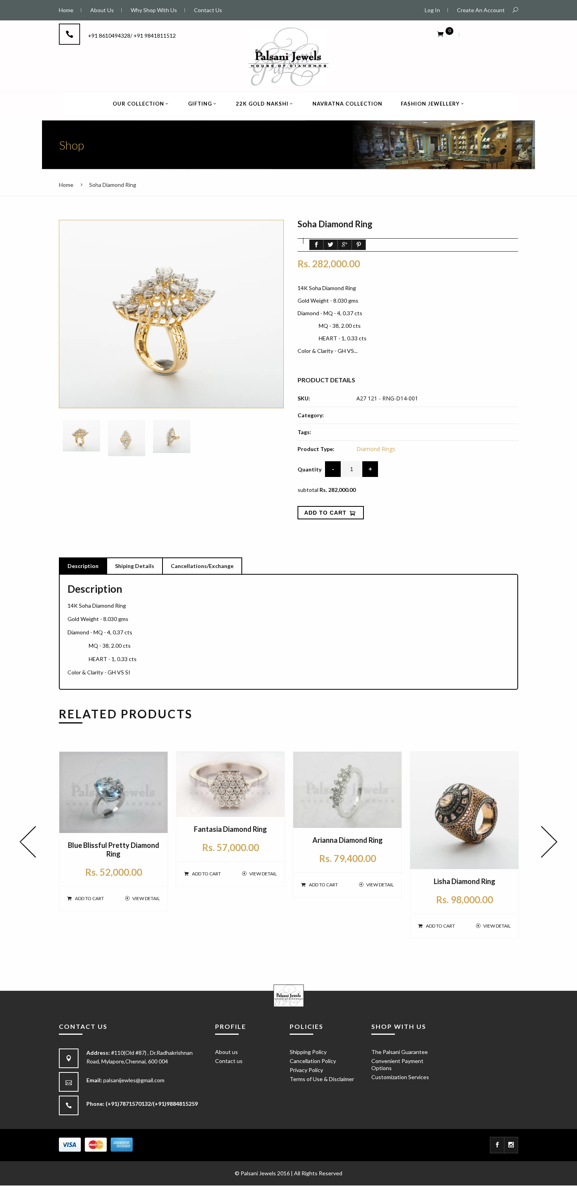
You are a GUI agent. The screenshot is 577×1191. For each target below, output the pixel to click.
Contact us (229, 1061)
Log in (432, 10)
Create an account (481, 10)
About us (226, 1052)
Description (83, 566)
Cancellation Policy (313, 1061)
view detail (146, 898)
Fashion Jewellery (430, 103)
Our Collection (138, 103)
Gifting (200, 103)
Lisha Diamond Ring (464, 881)
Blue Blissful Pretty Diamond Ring (113, 849)
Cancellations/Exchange (202, 566)
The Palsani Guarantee (399, 1052)
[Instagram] (511, 1145)
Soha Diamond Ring (112, 184)
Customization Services (400, 1077)
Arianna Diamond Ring (347, 840)
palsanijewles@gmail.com (133, 1080)
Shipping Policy (308, 1052)
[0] (440, 34)
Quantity (309, 469)
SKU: (304, 398)
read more (311, 363)
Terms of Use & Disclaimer (322, 1079)
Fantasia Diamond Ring (230, 829)
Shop (71, 145)
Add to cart (89, 898)
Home (66, 184)
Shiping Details (134, 566)
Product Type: (316, 449)
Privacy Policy (306, 1070)
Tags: (304, 432)
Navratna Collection (347, 103)
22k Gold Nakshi (262, 103)
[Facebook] (497, 1145)
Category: (311, 415)
